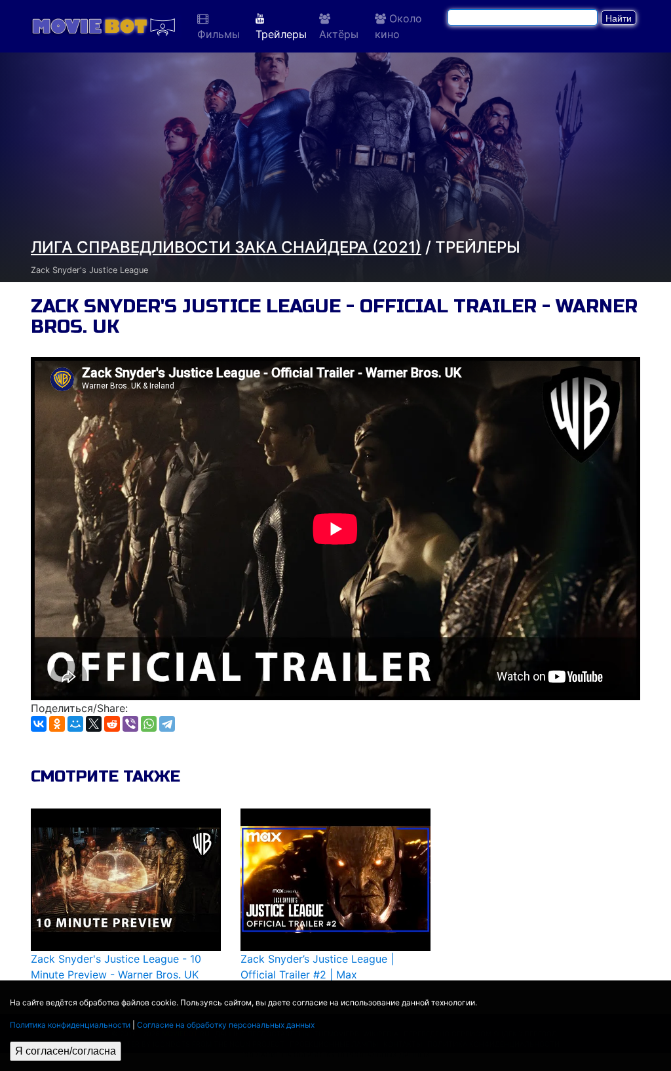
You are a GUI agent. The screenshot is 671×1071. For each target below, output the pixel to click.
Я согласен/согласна (65, 1051)
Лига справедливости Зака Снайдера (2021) (226, 247)
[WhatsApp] (149, 724)
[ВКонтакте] (39, 724)
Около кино (398, 26)
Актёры (338, 34)
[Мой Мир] (75, 724)
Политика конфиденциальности (70, 1025)
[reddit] (112, 724)
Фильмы (218, 34)
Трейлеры (281, 34)
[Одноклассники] (57, 724)
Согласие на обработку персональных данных (226, 1025)
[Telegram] (167, 724)
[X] (94, 724)
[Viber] (130, 724)
